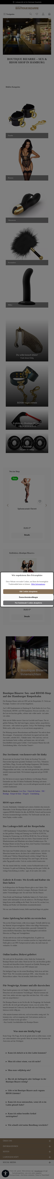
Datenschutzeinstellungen (28, 597)
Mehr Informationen (38, 584)
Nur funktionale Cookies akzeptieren (28, 603)
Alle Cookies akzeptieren (28, 592)
